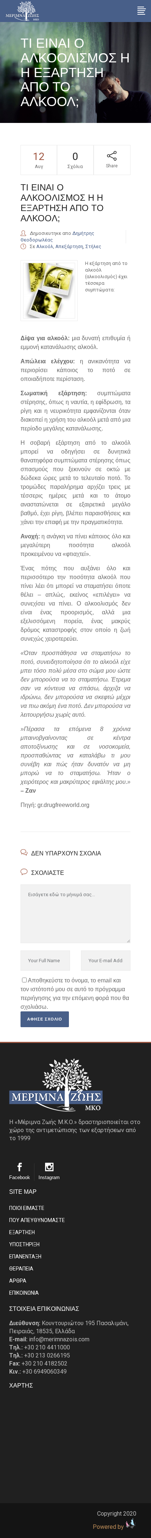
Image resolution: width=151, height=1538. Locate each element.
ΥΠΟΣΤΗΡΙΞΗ (24, 1244)
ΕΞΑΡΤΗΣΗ (22, 1232)
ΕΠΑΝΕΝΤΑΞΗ (25, 1256)
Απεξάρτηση (69, 246)
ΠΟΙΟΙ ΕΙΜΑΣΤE (26, 1208)
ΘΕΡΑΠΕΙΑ (21, 1269)
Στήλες (93, 246)
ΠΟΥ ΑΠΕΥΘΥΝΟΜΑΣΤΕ (37, 1220)
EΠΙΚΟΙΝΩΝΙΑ (24, 1293)
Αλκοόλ (44, 246)
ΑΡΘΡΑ (17, 1281)
